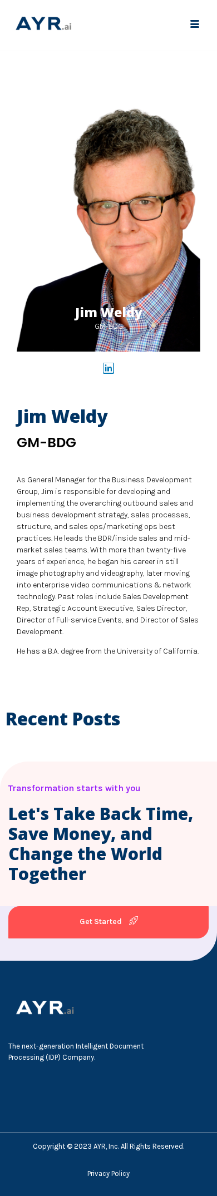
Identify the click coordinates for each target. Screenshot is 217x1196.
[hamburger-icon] (195, 25)
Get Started (102, 921)
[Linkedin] (108, 368)
